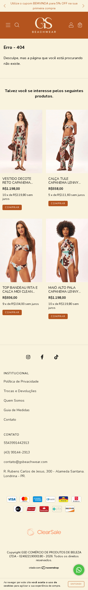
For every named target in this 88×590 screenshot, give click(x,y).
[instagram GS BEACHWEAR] (28, 357)
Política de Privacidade (21, 381)
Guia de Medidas (17, 410)
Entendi (76, 584)
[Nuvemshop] (44, 568)
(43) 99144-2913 (17, 452)
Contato (10, 419)
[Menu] (8, 25)
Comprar (12, 207)
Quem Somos (14, 400)
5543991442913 (16, 442)
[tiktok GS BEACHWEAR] (56, 357)
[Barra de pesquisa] (16, 25)
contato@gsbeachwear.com (25, 462)
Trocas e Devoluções (20, 391)
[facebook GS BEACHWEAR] (42, 357)
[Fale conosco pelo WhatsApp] (78, 569)
